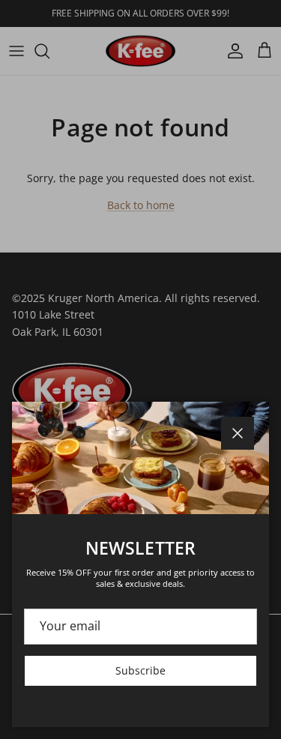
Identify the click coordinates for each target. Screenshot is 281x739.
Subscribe (140, 670)
